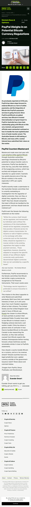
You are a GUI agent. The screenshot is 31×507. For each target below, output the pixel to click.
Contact (9, 478)
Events (6, 457)
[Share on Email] (24, 68)
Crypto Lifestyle (8, 454)
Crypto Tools (7, 443)
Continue (15, 503)
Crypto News (8, 423)
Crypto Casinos (8, 465)
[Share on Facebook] (17, 68)
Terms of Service (24, 478)
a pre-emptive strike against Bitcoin (14, 155)
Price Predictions (9, 433)
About (3, 478)
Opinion (6, 426)
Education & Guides (9, 451)
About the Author (14, 376)
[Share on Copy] (28, 68)
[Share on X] (7, 68)
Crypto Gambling (9, 468)
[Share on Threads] (10, 68)
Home (3, 12)
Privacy (16, 478)
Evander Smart (13, 43)
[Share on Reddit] (14, 68)
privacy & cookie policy (16, 500)
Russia (4, 313)
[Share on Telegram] (21, 68)
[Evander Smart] (5, 377)
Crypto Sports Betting (10, 471)
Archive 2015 (10, 12)
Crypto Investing (9, 440)
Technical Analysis (9, 437)
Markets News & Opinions (8, 21)
